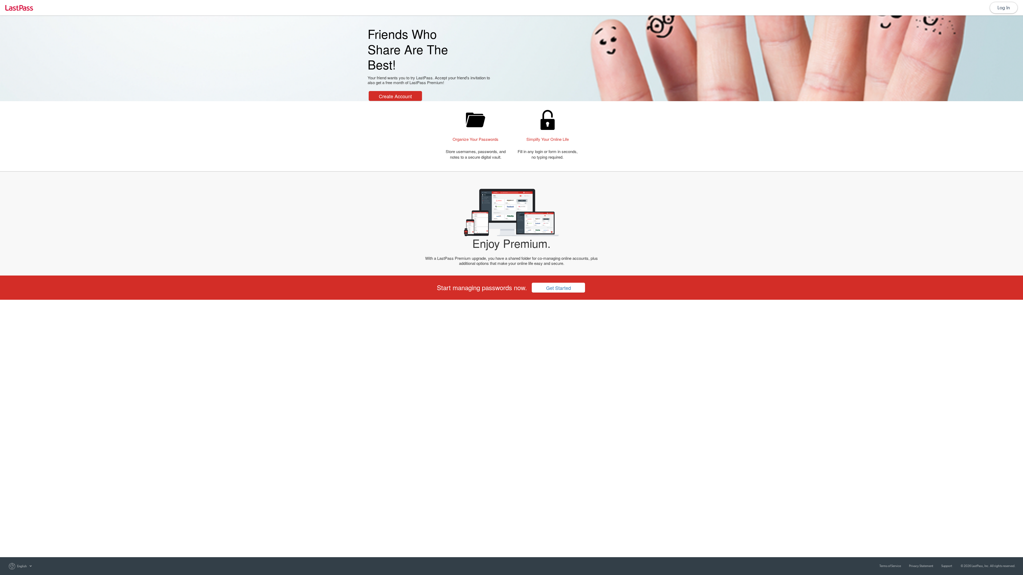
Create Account (395, 96)
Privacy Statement (921, 566)
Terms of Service (890, 566)
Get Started (558, 287)
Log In (1003, 7)
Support (946, 566)
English (22, 566)
